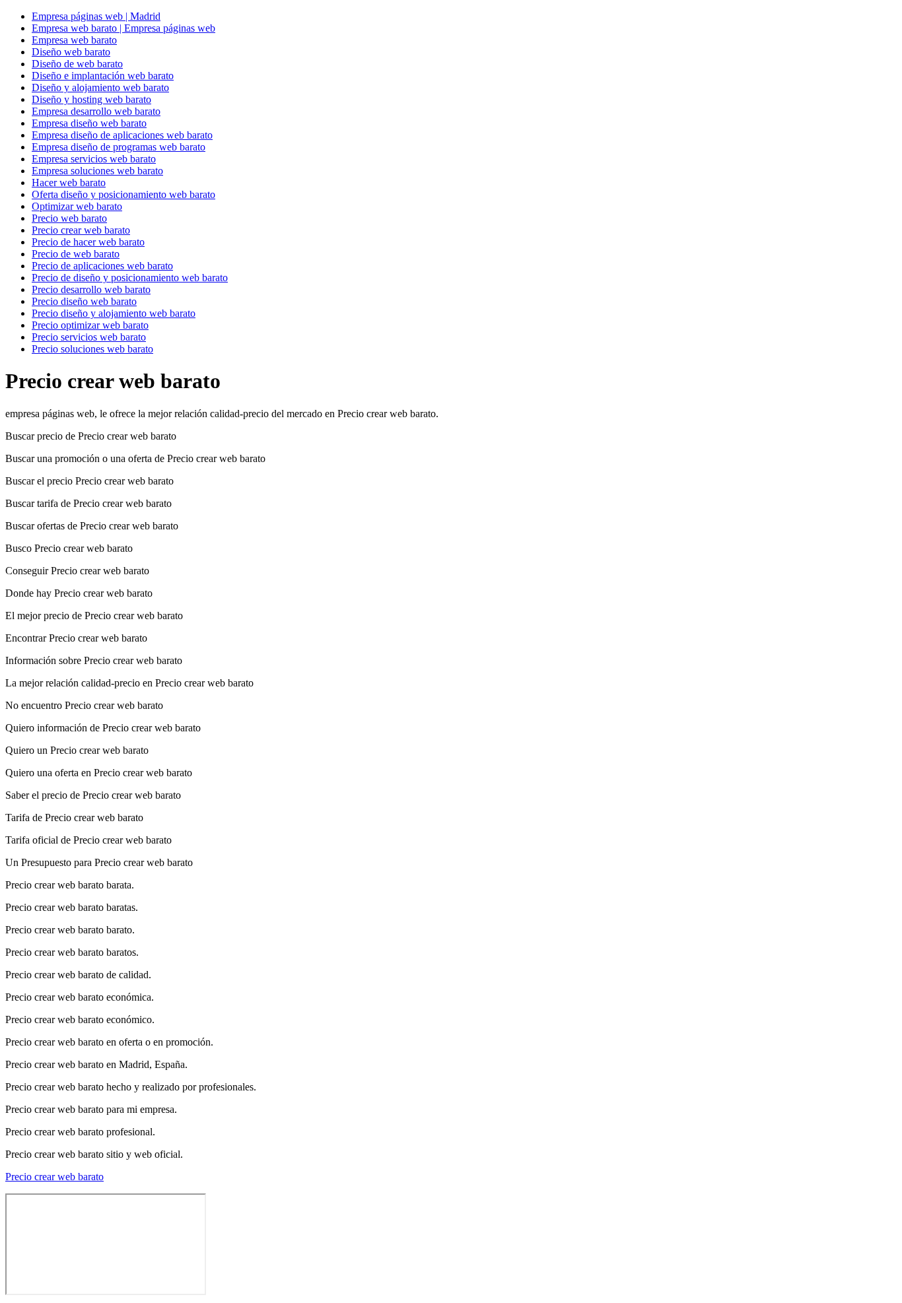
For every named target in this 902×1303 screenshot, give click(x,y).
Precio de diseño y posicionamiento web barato (130, 277)
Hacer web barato (69, 182)
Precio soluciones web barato (92, 348)
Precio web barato (69, 218)
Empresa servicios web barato (94, 158)
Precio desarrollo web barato (91, 289)
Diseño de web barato (77, 63)
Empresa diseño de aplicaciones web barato (122, 135)
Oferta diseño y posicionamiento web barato (123, 194)
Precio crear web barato (81, 230)
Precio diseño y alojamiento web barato (113, 313)
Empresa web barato (74, 40)
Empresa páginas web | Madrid (96, 16)
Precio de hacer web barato (88, 242)
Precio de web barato (76, 253)
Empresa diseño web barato (89, 123)
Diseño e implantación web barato (103, 75)
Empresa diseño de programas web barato (118, 146)
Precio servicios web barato (89, 337)
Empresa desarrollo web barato (96, 111)
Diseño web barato (71, 51)
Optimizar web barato (77, 206)
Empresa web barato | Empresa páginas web (123, 28)
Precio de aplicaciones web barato (102, 265)
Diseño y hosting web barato (91, 99)
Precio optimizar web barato (90, 325)
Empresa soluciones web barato (97, 170)
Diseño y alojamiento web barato (100, 87)
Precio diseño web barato (84, 301)
